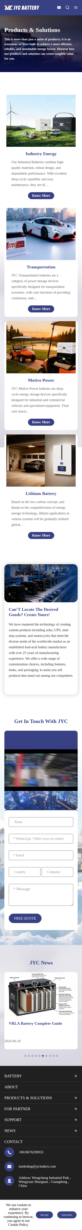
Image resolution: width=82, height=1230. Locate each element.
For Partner (17, 1109)
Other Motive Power (37, 354)
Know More (41, 195)
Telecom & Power (42, 112)
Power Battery (34, 460)
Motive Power (41, 380)
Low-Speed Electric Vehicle (42, 349)
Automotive (42, 228)
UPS (32, 117)
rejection (67, 1214)
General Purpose (41, 128)
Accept (44, 1214)
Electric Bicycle (33, 338)
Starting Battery (35, 465)
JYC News (41, 963)
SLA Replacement (36, 475)
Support (12, 1120)
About (11, 1087)
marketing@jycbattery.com (37, 1166)
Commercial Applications (42, 470)
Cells (27, 444)
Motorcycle (41, 233)
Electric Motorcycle (36, 344)
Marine (38, 238)
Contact (13, 1142)
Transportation (41, 266)
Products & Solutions (28, 1098)
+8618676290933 (31, 1152)
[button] (25, 1056)
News (10, 1131)
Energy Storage (40, 122)
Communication (35, 449)
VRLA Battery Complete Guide (35, 1023)
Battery (13, 1076)
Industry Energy (41, 153)
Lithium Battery (41, 493)
